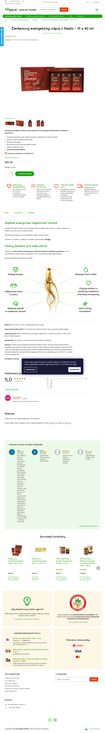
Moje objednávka (11, 691)
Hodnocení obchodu (50, 2)
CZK (87, 2)
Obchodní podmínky (12, 686)
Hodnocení (18, 213)
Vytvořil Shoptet (94, 729)
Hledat (64, 10)
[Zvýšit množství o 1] (12, 172)
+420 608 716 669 (14, 708)
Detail (35, 578)
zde (74, 364)
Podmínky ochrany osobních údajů (17, 689)
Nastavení (30, 369)
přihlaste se (53, 423)
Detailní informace (11, 158)
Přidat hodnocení (11, 390)
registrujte (67, 423)
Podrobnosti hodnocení (30, 40)
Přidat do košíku (25, 174)
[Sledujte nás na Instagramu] (55, 720)
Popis (6, 213)
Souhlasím (74, 369)
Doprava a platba (11, 683)
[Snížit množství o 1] (12, 175)
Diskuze (31, 213)
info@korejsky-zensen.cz (17, 704)
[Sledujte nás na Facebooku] (49, 720)
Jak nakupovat (10, 681)
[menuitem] (13, 16)
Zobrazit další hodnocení (88, 526)
